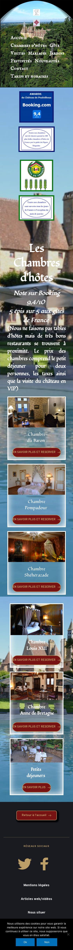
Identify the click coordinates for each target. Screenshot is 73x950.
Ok (25, 942)
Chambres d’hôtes (29, 45)
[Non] (68, 934)
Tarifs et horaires (29, 76)
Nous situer (36, 913)
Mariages (37, 53)
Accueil (19, 38)
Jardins (57, 53)
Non (46, 942)
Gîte (55, 45)
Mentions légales (36, 885)
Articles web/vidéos (36, 899)
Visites (18, 53)
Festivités (21, 61)
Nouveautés (47, 61)
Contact (19, 68)
